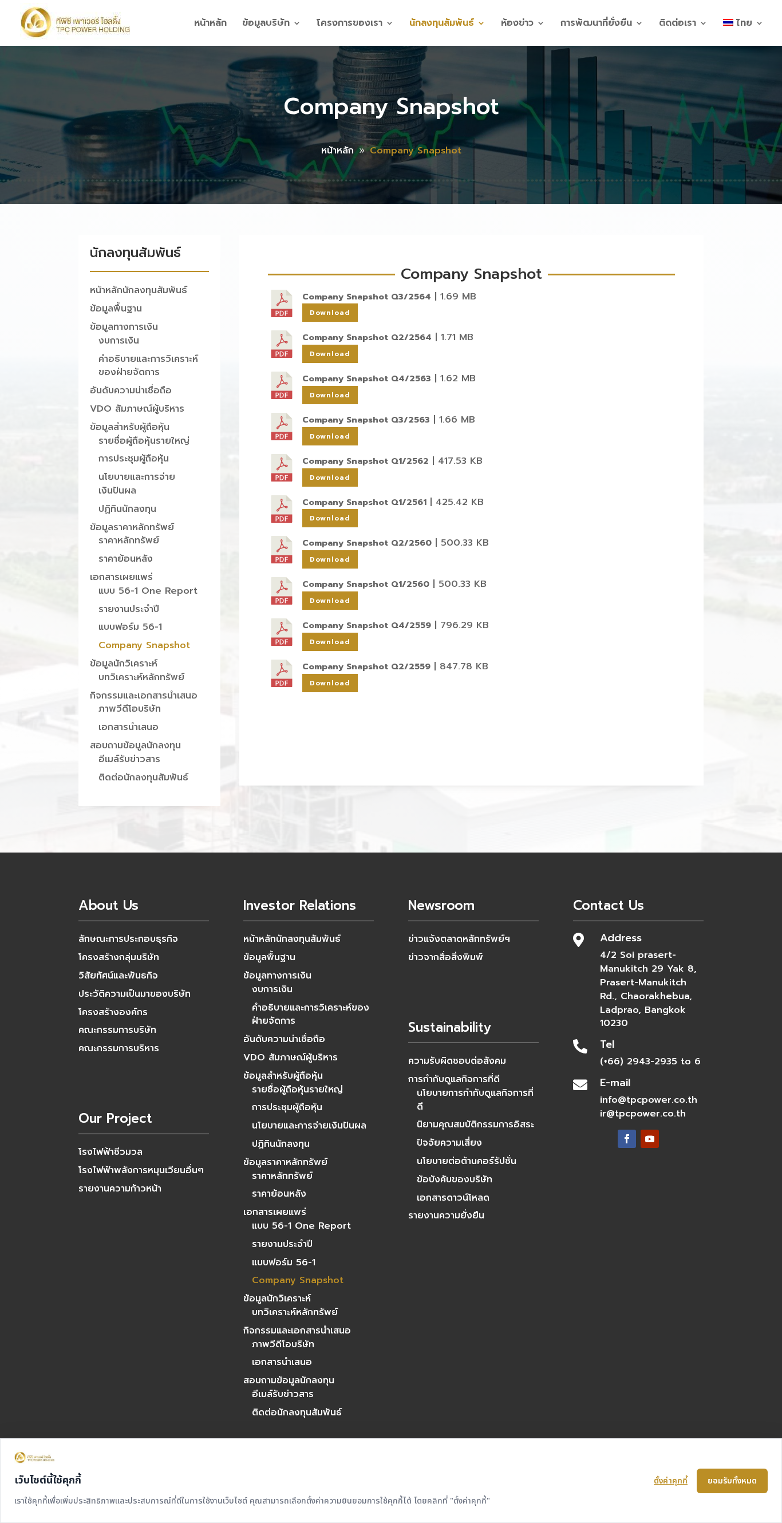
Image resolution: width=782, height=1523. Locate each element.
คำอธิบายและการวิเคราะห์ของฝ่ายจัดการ (148, 366)
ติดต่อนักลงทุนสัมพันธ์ (143, 777)
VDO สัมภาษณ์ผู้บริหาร (137, 409)
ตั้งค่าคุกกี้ (671, 1481)
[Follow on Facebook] (627, 1139)
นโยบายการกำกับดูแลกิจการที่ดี (475, 1100)
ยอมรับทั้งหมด (732, 1481)
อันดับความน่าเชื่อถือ (131, 390)
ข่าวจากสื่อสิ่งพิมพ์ (445, 957)
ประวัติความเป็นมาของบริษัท (134, 994)
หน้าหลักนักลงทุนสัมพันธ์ (138, 290)
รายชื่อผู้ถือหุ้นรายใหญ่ (143, 441)
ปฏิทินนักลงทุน (127, 509)
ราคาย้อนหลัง (125, 559)
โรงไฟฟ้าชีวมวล (110, 1152)
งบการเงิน (118, 341)
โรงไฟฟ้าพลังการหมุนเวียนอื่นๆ (141, 1170)
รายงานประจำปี (128, 609)
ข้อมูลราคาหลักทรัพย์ (132, 527)
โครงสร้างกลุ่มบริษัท (118, 957)
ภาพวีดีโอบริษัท (129, 709)
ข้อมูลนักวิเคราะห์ (123, 663)
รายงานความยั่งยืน (446, 1215)
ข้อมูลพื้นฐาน (116, 308)
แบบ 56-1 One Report (148, 591)
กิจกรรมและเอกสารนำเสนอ (144, 696)
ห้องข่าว (517, 24)
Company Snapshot (144, 645)
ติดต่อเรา (677, 24)
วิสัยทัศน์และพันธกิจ (118, 976)
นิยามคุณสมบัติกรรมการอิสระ (475, 1124)
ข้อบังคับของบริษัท (454, 1179)
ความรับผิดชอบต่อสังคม (457, 1061)
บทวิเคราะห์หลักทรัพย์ (141, 677)
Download (330, 312)
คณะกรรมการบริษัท (117, 1030)
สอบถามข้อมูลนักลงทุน (135, 745)
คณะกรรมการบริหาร (118, 1048)
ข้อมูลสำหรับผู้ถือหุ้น (129, 427)
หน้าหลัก (210, 24)
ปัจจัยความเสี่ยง (449, 1143)
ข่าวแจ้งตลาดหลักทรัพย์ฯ (459, 939)
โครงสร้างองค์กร (113, 1012)
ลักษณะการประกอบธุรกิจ (128, 939)
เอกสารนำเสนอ (128, 727)
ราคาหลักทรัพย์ (128, 540)
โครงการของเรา (349, 24)
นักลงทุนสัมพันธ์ (441, 24)
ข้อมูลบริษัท (266, 24)
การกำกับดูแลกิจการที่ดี (454, 1079)
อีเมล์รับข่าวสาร (129, 759)
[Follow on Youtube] (650, 1139)
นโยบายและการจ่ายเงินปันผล (136, 484)
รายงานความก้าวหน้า (119, 1188)
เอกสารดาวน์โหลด (453, 1198)
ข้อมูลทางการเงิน (124, 327)
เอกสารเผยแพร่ (121, 577)
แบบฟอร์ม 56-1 (130, 627)
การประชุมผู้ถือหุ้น (133, 458)
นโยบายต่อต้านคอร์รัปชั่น (466, 1161)
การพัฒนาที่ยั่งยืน (596, 24)
